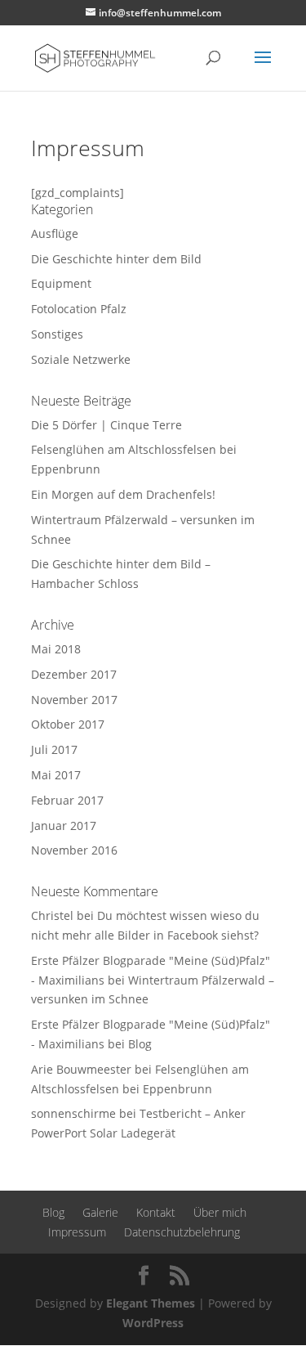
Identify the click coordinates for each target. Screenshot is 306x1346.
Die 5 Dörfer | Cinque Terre (106, 425)
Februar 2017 (67, 800)
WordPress (153, 1322)
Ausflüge (54, 233)
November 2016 (74, 850)
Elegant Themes (150, 1303)
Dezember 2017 (74, 674)
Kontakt (155, 1212)
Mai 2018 (56, 649)
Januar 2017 (63, 825)
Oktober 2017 (67, 724)
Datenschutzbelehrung (182, 1232)
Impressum (77, 1232)
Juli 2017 (54, 749)
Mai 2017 (56, 775)
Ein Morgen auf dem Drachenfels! (123, 494)
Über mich (219, 1212)
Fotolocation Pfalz (78, 308)
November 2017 (74, 699)
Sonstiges (57, 334)
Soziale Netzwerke (81, 359)
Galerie (100, 1212)
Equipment (61, 283)
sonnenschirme (73, 1113)
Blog (140, 1044)
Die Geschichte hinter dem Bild (116, 259)
